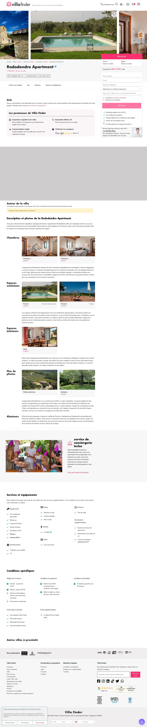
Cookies (66, 672)
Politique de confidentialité (72, 669)
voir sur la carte (20, 71)
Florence (11, 71)
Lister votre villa (12, 679)
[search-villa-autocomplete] (116, 4)
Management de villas (14, 681)
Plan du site (11, 674)
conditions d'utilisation (119, 98)
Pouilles (43, 674)
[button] (51, 218)
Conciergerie (11, 676)
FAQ (8, 672)
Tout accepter (40, 723)
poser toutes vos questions (36, 105)
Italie (42, 669)
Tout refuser (25, 723)
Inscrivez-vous (135, 674)
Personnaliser (10, 723)
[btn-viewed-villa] (128, 4)
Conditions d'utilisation (70, 667)
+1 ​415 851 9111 (109, 131)
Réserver (121, 105)
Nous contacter (12, 669)
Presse (9, 688)
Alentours (38, 85)
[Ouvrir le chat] (142, 722)
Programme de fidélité (14, 691)
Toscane (43, 672)
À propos (10, 667)
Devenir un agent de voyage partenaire (20, 693)
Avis (28, 85)
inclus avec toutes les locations (78, 472)
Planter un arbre (12, 684)
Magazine (10, 686)
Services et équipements (53, 85)
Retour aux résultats (15, 85)
